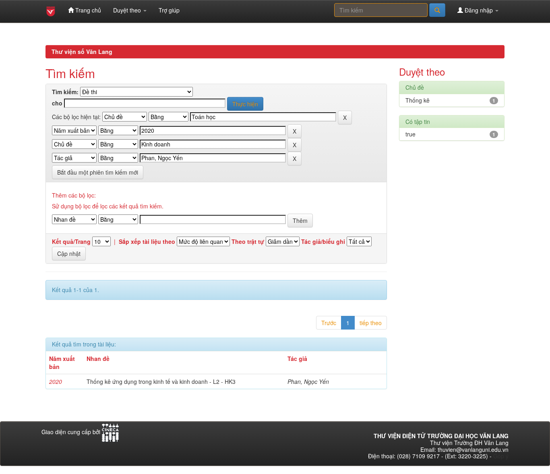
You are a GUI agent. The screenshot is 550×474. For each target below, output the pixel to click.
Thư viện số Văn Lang (82, 51)
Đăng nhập (478, 10)
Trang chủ (87, 10)
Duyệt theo (128, 10)
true (410, 134)
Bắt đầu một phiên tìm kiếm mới (97, 172)
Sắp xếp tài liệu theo (147, 241)
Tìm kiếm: (65, 92)
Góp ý (501, 456)
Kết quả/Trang (71, 241)
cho (57, 103)
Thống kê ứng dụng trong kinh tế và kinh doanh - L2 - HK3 (161, 381)
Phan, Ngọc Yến (308, 381)
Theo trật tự (248, 241)
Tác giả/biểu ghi (323, 241)
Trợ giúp (169, 10)
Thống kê (417, 100)
